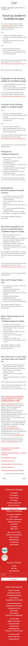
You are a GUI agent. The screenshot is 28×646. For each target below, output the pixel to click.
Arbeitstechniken (14, 626)
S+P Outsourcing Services (14, 503)
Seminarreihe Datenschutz (12, 428)
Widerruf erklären (14, 508)
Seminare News (10, 7)
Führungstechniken (14, 623)
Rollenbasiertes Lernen (14, 522)
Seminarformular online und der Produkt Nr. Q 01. (13, 63)
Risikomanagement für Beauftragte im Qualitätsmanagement (10, 448)
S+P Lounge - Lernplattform (14, 514)
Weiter (24, 478)
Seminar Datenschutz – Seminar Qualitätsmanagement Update (11, 399)
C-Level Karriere (14, 598)
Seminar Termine (14, 498)
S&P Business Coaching (18, 435)
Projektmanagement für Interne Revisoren (11, 464)
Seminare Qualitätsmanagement (9, 441)
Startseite (4, 7)
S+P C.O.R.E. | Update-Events (14, 519)
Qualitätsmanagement (8, 25)
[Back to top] (26, 642)
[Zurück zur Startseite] (14, 3)
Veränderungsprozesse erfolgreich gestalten (12, 470)
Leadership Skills (14, 619)
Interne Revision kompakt (7, 461)
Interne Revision (14, 613)
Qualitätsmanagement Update (8, 458)
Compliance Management (7, 467)
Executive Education (14, 590)
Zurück (4, 478)
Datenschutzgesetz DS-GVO (15, 396)
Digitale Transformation (14, 621)
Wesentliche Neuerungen (7, 404)
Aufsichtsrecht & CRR (14, 608)
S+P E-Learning (14, 517)
